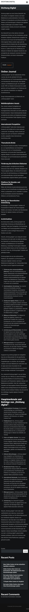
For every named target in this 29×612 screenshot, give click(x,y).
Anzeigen (9, 65)
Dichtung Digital (8, 1)
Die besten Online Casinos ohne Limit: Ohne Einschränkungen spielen (13, 585)
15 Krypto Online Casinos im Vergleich (13, 581)
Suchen (3, 548)
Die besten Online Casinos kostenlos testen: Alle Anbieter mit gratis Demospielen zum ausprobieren (13, 576)
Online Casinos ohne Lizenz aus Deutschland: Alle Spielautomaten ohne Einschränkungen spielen (13, 570)
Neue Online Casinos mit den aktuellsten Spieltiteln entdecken (14, 565)
